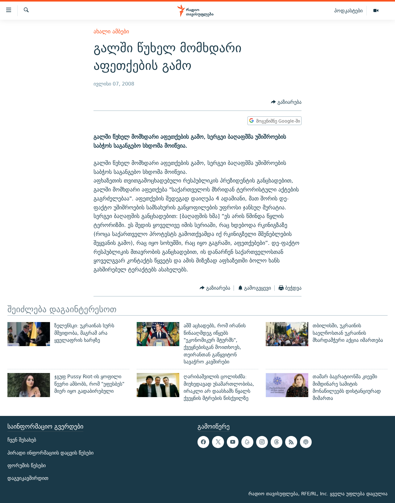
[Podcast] (306, 442)
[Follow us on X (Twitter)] (218, 442)
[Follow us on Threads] (276, 442)
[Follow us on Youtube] (233, 442)
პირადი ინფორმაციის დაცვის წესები (50, 453)
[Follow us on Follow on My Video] (247, 442)
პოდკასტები (348, 10)
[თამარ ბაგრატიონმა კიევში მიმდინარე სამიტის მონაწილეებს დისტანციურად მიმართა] (287, 385)
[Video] (376, 11)
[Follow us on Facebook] (203, 442)
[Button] (286, 102)
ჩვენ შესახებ (21, 440)
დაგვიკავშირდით (27, 478)
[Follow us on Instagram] (262, 442)
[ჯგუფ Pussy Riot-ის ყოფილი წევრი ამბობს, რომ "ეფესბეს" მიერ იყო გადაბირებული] (28, 385)
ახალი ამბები (111, 31)
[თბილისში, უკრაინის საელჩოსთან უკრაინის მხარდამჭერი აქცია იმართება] (287, 334)
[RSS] (291, 442)
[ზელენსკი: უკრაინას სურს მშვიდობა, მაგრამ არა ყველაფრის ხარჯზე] (28, 334)
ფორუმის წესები (26, 465)
